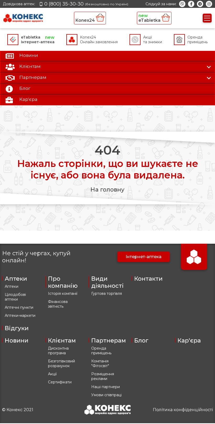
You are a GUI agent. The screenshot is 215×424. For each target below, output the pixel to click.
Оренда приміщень (101, 350)
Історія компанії (62, 293)
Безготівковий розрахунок (61, 363)
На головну (107, 189)
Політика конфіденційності (183, 409)
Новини (16, 340)
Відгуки (17, 328)
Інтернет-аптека (144, 256)
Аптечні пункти (19, 307)
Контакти (148, 278)
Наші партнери (105, 386)
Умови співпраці (106, 395)
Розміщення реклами (102, 376)
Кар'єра (189, 340)
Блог (141, 340)
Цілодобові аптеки (15, 297)
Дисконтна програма (58, 350)
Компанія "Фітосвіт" (100, 363)
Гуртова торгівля (106, 293)
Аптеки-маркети (20, 315)
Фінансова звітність (58, 304)
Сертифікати (60, 382)
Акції (52, 374)
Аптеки (11, 286)
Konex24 (86, 20)
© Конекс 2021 (17, 409)
